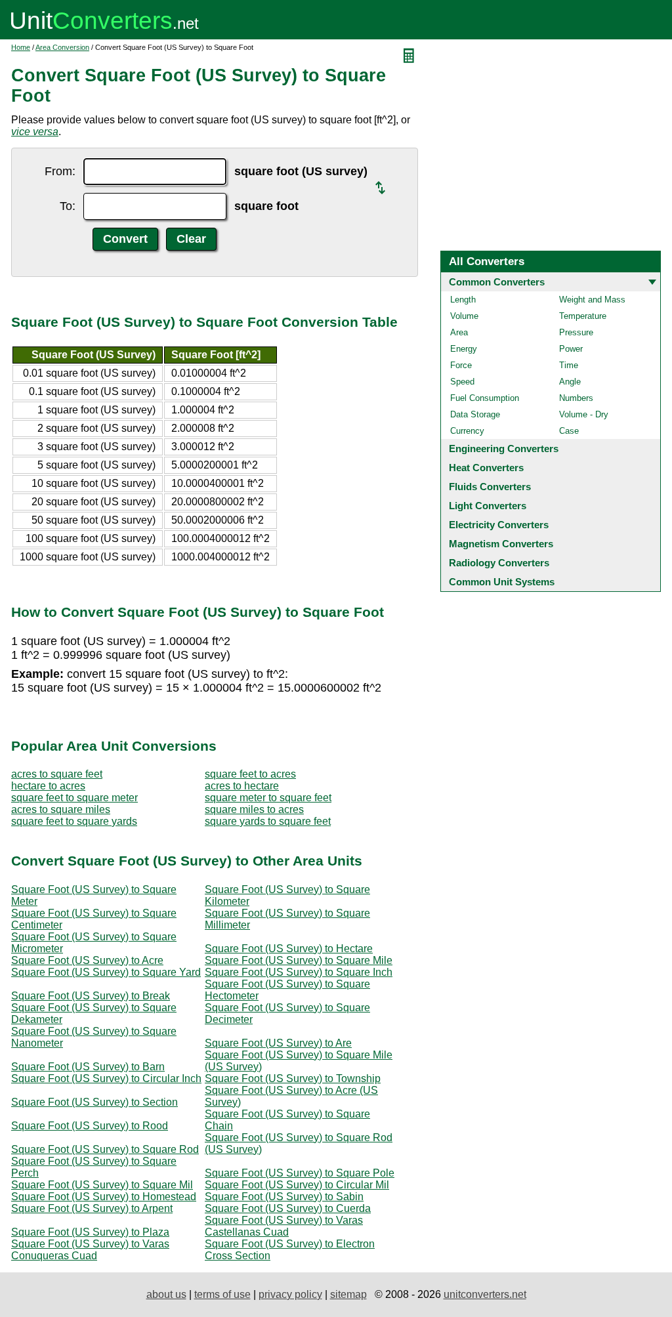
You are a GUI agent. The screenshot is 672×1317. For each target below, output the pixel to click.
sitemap (348, 1294)
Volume (464, 316)
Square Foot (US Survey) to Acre (87, 960)
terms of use (222, 1294)
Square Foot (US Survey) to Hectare (289, 948)
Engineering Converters (503, 448)
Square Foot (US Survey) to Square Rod (105, 1149)
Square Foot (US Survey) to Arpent (92, 1208)
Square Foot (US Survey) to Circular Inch (106, 1078)
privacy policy (290, 1294)
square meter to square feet (268, 797)
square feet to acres (250, 774)
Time (568, 365)
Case (569, 431)
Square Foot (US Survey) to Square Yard (106, 972)
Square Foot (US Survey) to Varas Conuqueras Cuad (90, 1249)
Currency (467, 431)
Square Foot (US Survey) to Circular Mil (297, 1184)
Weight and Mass (592, 299)
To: (67, 206)
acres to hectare (242, 785)
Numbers (576, 398)
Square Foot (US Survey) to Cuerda (288, 1208)
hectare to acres (48, 785)
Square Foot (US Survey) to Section (94, 1102)
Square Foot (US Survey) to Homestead (103, 1196)
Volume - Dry (583, 414)
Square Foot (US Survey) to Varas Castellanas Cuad (284, 1226)
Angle (570, 382)
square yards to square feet (268, 821)
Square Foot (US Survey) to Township (293, 1078)
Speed (462, 382)
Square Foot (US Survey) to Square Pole (299, 1173)
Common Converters (497, 281)
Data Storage (475, 414)
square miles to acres (254, 809)
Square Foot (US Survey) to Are (278, 1043)
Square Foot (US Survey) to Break (90, 995)
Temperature (582, 316)
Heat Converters (486, 467)
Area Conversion (62, 47)
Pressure (576, 332)
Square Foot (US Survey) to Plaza (90, 1232)
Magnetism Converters (501, 543)
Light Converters (487, 505)
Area (459, 332)
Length (463, 299)
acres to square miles (60, 809)
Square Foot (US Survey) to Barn (88, 1066)
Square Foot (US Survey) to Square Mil (102, 1184)
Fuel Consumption (484, 398)
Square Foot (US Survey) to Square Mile (298, 960)
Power (571, 349)
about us (166, 1294)
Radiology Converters (499, 562)
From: (60, 171)
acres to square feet (56, 774)
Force (461, 365)
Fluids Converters (490, 486)
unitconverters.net (485, 1294)
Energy (463, 349)
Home (20, 47)
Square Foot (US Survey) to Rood (89, 1125)
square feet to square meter (74, 797)
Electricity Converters (499, 524)
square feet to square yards (74, 821)
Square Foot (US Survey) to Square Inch (298, 972)
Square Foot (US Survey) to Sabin (284, 1196)
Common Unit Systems (502, 581)
